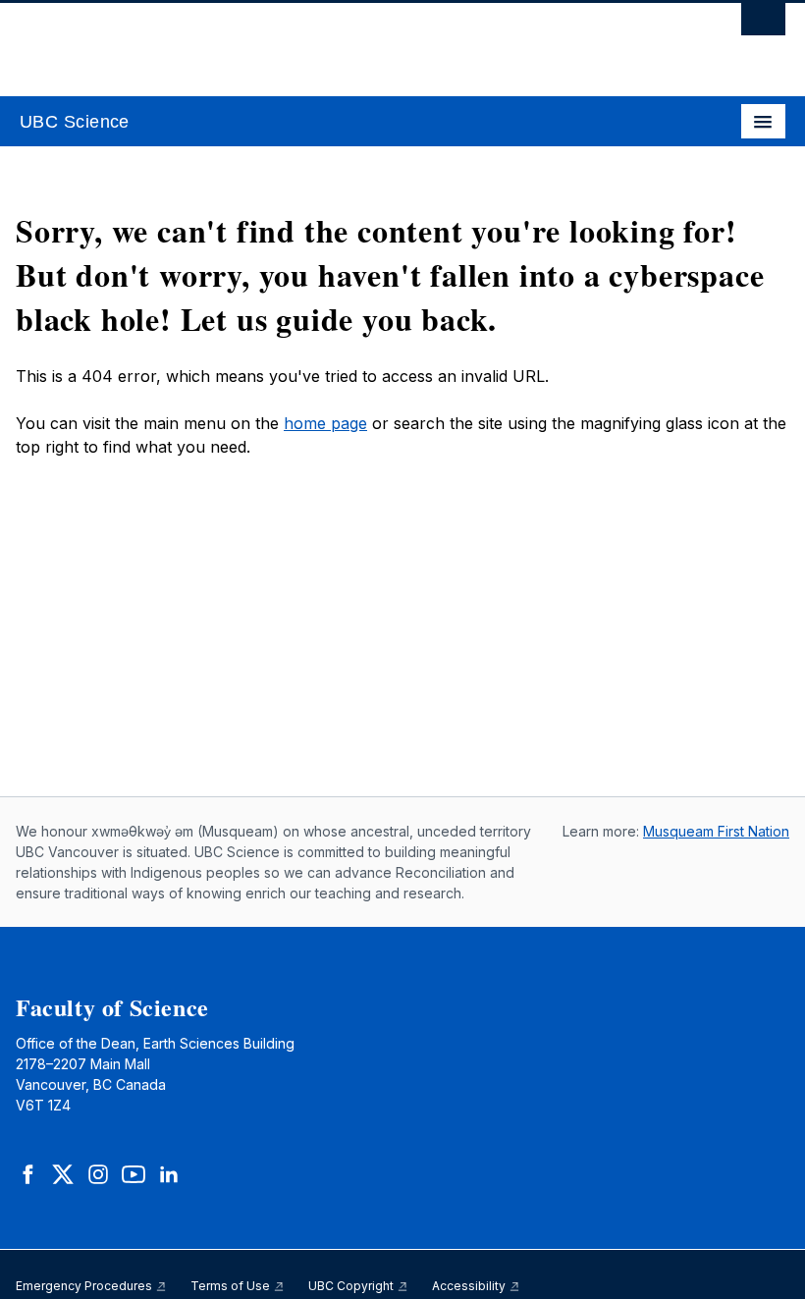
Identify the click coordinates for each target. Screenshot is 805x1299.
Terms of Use (231, 1285)
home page (325, 423)
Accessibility (470, 1285)
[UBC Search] (763, 24)
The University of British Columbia (288, 40)
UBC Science (75, 122)
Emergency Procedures (85, 1285)
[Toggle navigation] (763, 121)
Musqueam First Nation (716, 831)
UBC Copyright (352, 1285)
